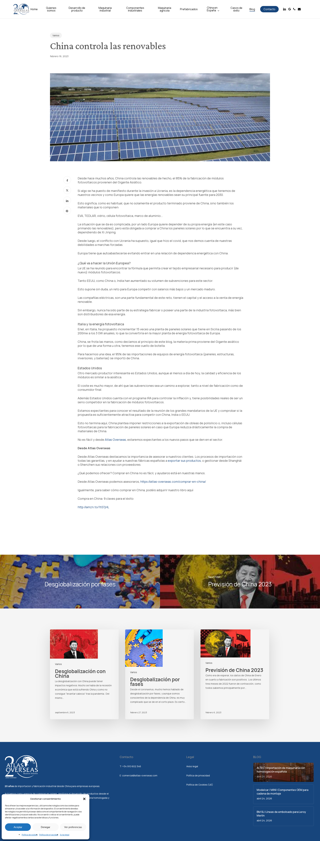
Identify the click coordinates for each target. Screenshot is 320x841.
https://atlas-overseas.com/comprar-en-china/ (173, 482)
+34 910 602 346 (131, 766)
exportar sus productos (184, 461)
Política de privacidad (48, 834)
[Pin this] (67, 210)
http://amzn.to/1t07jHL (93, 507)
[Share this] (67, 180)
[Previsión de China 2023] (240, 581)
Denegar (45, 827)
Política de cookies (30, 834)
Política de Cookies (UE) (199, 784)
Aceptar (18, 827)
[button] (84, 799)
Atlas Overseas (115, 440)
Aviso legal (64, 834)
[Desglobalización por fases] (80, 581)
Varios (55, 35)
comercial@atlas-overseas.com (139, 775)
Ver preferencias (73, 827)
